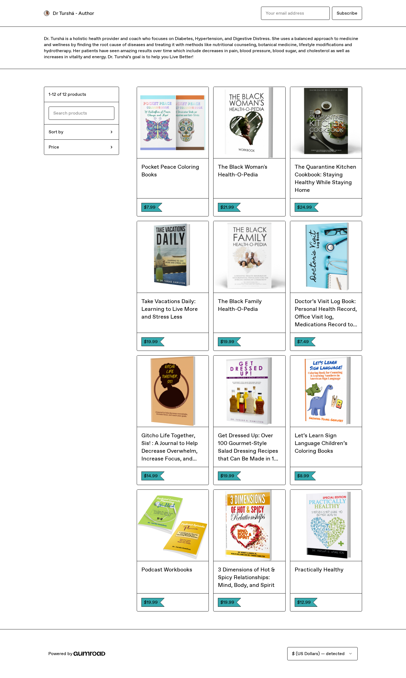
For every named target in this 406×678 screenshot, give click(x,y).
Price (54, 147)
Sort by (56, 131)
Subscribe (347, 13)
